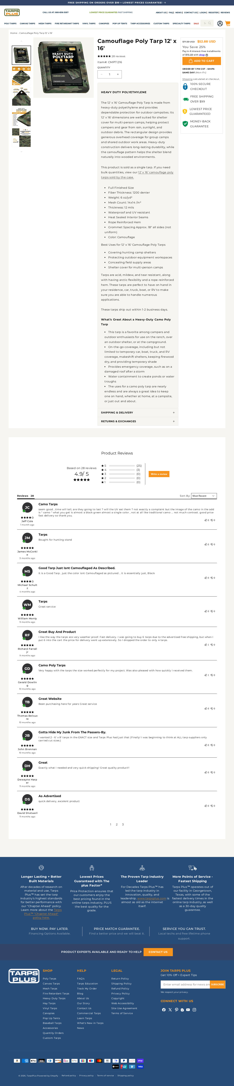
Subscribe (217, 984)
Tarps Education (87, 983)
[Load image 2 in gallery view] (21, 75)
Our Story (83, 1003)
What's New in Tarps (90, 1023)
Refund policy (69, 1075)
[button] (10, 23)
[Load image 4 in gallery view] (21, 117)
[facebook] (164, 1010)
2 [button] (117, 824)
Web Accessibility (122, 1003)
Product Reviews (117, 453)
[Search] (209, 23)
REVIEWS (225, 13)
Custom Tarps (52, 1038)
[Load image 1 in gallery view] (21, 55)
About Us (83, 998)
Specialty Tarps (181, 23)
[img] (27, 517)
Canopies (104, 23)
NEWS (178, 13)
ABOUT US (161, 13)
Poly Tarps (10, 23)
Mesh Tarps (45, 23)
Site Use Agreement (124, 1008)
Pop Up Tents (120, 23)
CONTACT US (190, 13)
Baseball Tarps (52, 1023)
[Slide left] (21, 41)
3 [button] (123, 824)
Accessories (50, 1028)
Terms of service (105, 1075)
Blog (80, 993)
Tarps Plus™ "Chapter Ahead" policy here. (43, 913)
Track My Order (87, 988)
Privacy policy (86, 1075)
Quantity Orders (53, 1033)
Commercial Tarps (89, 1013)
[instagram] (194, 1010)
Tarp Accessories (140, 23)
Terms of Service (122, 1013)
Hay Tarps (49, 1003)
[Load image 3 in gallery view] (21, 96)
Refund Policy (120, 988)
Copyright (117, 998)
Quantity (103, 67)
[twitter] (170, 1010)
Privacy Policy (120, 993)
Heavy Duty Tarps (54, 998)
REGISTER (213, 13)
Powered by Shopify (47, 1076)
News (80, 1028)
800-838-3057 (62, 12)
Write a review (159, 474)
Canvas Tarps (27, 23)
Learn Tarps (84, 1018)
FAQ (171, 13)
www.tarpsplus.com (151, 898)
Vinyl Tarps (88, 23)
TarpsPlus (31, 1076)
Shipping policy (126, 1075)
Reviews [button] (22, 495)
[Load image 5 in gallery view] (21, 137)
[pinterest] (176, 1010)
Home (13, 33)
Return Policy (120, 978)
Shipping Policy (121, 983)
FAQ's (81, 978)
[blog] (182, 1011)
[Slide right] (21, 151)
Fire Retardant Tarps (67, 23)
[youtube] (188, 1010)
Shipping (187, 79)
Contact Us (84, 1008)
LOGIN (203, 13)
